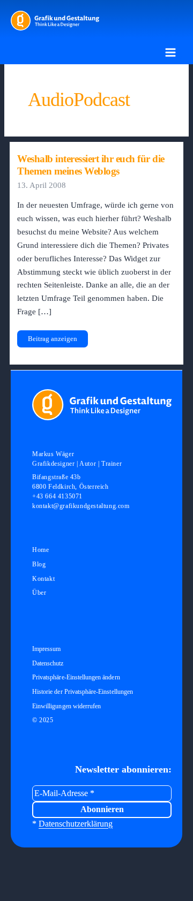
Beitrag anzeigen (52, 341)
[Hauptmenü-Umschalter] (170, 52)
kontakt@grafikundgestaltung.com (81, 506)
